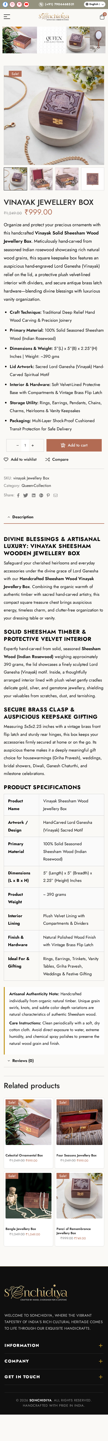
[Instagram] (12, 4)
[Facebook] (5, 4)
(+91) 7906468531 (59, 4)
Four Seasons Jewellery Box (76, 1155)
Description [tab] (22, 517)
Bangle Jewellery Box (21, 1228)
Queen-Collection (36, 485)
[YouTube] (26, 4)
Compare (60, 459)
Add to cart (77, 445)
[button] (96, 76)
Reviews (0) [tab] (23, 1060)
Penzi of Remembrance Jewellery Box (74, 1230)
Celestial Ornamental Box (24, 1155)
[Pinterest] (19, 4)
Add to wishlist (23, 459)
